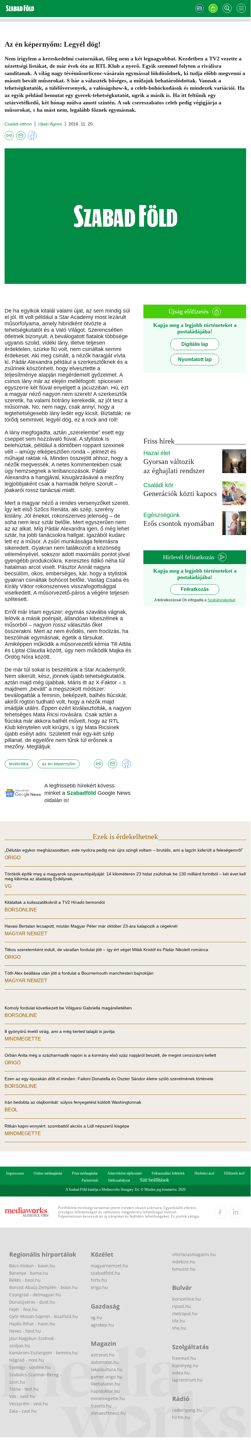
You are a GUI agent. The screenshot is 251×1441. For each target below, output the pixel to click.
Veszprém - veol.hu (28, 1404)
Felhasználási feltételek (168, 1173)
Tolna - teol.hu (24, 1389)
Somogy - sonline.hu (30, 1367)
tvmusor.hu (184, 1269)
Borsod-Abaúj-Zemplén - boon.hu (43, 1287)
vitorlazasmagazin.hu (194, 1254)
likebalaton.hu (105, 1384)
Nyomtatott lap (195, 359)
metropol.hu (184, 1313)
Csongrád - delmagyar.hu (35, 1295)
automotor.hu (105, 1362)
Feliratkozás (195, 589)
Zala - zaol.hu (23, 1411)
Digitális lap (194, 344)
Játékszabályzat (119, 1180)
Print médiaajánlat (85, 1173)
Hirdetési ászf (204, 1173)
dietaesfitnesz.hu (108, 1413)
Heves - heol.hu (25, 1331)
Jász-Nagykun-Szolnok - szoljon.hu (33, 1342)
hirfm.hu (181, 1417)
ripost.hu (181, 1306)
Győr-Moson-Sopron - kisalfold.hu (43, 1316)
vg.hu (96, 1317)
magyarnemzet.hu (109, 1266)
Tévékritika (18, 763)
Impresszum (15, 1173)
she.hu (179, 1328)
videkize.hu (183, 1262)
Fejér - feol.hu (23, 1309)
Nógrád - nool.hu (26, 1360)
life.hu (178, 1321)
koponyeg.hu (185, 1365)
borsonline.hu (186, 1299)
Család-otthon (18, 123)
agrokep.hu (102, 1325)
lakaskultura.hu (107, 1369)
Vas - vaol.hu (22, 1396)
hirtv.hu (99, 1280)
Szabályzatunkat (221, 600)
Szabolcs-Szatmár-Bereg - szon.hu (35, 1378)
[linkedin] (235, 1212)
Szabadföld (82, 793)
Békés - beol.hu (25, 1280)
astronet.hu (103, 1355)
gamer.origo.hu (106, 1377)
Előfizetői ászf (234, 1173)
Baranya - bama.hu (28, 1273)
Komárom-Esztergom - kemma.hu (43, 1353)
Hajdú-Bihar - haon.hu (32, 1324)
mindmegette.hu (108, 1398)
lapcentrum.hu (187, 1380)
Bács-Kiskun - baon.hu (32, 1266)
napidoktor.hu (105, 1391)
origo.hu (99, 1287)
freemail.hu (184, 1358)
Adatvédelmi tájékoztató (124, 1173)
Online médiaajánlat (48, 1173)
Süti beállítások (154, 1180)
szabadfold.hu (105, 1273)
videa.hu (181, 1373)
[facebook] (220, 1212)
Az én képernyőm (59, 763)
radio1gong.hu (187, 1410)
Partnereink (90, 1180)
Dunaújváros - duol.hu (32, 1302)
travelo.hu (101, 1406)
